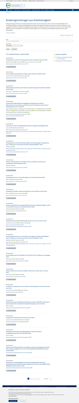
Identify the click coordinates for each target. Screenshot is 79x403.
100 (72, 35)
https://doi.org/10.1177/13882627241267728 (16, 181)
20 (69, 35)
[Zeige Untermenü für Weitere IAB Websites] (13, 1)
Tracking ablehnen (22, 400)
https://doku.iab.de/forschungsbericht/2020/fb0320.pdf (18, 337)
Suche (7, 39)
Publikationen (17, 10)
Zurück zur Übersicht (10, 32)
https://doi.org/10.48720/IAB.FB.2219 (14, 224)
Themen (10, 10)
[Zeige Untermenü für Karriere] (49, 10)
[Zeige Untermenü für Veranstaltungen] (30, 10)
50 (70, 35)
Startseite (7, 10)
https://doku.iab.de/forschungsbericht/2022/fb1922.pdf (18, 226)
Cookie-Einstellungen (28, 394)
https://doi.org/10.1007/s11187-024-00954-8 (16, 77)
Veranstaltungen (26, 10)
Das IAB (52, 10)
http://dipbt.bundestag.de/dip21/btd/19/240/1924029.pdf (19, 367)
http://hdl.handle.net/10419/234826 (14, 292)
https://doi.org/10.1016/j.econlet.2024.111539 (16, 167)
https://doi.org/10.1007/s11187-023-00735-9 (16, 195)
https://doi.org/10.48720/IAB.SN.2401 (15, 115)
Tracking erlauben (13, 400)
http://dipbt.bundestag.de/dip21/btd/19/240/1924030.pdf (19, 352)
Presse (15, 0)
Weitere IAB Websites (9, 0)
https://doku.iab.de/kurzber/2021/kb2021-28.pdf (17, 261)
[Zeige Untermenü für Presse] (17, 1)
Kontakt (19, 0)
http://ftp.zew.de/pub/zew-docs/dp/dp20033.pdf (17, 321)
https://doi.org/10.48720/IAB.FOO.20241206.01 (17, 152)
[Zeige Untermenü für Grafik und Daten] (39, 10)
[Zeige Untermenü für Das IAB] (54, 10)
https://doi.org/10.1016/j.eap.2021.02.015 (15, 276)
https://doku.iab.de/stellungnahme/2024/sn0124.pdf (18, 114)
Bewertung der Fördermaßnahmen (64, 61)
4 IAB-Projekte (24, 54)
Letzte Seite (46, 378)
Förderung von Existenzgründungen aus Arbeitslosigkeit (64, 58)
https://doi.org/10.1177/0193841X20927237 (16, 211)
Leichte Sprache (41, 0)
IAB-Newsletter (24, 0)
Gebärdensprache (33, 0)
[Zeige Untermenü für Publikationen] (20, 10)
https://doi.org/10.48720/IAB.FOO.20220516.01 (17, 242)
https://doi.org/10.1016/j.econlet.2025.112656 (16, 93)
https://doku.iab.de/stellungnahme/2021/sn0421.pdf (18, 307)
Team (42, 10)
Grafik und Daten (35, 10)
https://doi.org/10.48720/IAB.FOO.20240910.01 (17, 129)
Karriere (47, 10)
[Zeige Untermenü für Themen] (12, 10)
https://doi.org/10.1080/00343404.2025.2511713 (17, 64)
